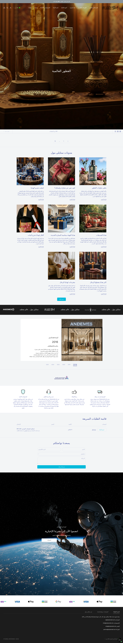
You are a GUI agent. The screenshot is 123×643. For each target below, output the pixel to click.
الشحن (25, 430)
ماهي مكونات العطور (99, 188)
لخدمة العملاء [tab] (116, 611)
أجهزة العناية (64, 7)
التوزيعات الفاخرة (82, 7)
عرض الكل (61, 299)
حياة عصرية (72, 7)
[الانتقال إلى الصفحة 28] (68, 141)
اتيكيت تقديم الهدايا (37, 188)
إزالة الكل (94, 429)
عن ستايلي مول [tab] (88, 611)
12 (55, 141)
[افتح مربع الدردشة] (120, 640)
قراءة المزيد (103, 199)
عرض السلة (101, 429)
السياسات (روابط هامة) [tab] (102, 611)
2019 (69, 364)
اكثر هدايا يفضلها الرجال (98, 282)
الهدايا (30, 7)
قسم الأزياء (55, 7)
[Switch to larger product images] (120, 131)
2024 (52, 364)
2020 (63, 364)
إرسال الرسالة (62, 466)
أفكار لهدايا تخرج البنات (36, 235)
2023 (58, 364)
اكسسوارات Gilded (45, 7)
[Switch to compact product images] (115, 131)
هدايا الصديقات (101, 235)
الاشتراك (49, 540)
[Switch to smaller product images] (117, 131)
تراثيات (35, 7)
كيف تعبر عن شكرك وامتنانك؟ (64, 188)
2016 (75, 364)
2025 (47, 364)
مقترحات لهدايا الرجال (67, 282)
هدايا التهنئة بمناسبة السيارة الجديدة (63, 235)
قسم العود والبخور (93, 7)
